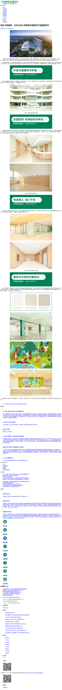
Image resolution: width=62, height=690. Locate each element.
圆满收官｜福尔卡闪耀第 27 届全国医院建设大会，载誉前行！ (16, 479)
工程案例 (7, 644)
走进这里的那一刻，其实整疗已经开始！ (11, 486)
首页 (4, 19)
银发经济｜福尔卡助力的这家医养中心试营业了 (13, 590)
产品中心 (7, 639)
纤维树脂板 (5, 465)
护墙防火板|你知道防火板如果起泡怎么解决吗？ (13, 485)
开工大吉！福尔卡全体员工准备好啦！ (13, 617)
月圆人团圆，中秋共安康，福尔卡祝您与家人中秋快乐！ (17, 632)
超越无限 (41, 672)
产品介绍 (7, 642)
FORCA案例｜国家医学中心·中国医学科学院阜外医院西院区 (16, 477)
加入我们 (7, 650)
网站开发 (37, 672)
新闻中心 (5, 20)
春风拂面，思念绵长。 (10, 612)
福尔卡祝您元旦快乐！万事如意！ (12, 621)
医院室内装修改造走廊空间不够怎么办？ (11, 591)
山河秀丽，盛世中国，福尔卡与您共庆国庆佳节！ (16, 630)
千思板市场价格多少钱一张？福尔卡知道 (11, 483)
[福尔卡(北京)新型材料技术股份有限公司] (9, 4)
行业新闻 (5, 22)
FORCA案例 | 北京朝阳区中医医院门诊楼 (11, 592)
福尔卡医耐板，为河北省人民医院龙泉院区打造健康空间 (15, 588)
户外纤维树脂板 (6, 469)
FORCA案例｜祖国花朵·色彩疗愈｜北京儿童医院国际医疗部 (16, 474)
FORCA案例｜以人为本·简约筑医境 (10, 475)
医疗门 (4, 464)
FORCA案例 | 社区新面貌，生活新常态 (11, 593)
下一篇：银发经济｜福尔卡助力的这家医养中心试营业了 (15, 403)
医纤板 (4, 468)
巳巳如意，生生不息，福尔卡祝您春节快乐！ (15, 619)
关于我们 (7, 646)
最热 (3, 471)
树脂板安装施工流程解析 (8, 482)
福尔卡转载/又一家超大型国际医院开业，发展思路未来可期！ (16, 481)
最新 (1, 471)
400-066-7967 (5, 607)
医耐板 (4, 467)
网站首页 (7, 637)
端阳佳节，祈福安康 (7, 476)
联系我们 (7, 653)
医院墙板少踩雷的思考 (8, 595)
